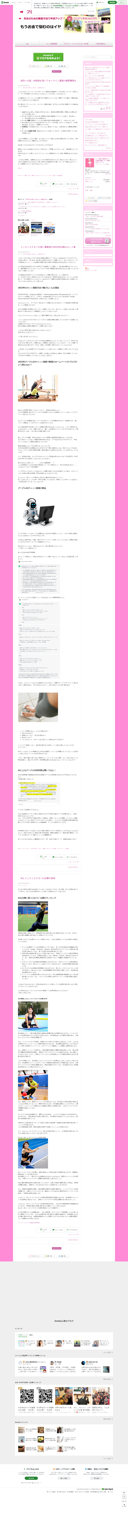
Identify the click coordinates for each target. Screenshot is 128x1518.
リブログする (73, 184)
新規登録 (112, 2)
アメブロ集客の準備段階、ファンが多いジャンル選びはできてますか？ (97, 99)
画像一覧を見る (107, 109)
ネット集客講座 (51, 44)
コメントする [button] (59, 184)
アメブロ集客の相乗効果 (24, 211)
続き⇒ (20, 168)
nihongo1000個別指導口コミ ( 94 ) (94, 122)
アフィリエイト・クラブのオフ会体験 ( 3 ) (96, 124)
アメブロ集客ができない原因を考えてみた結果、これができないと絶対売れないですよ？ (97, 103)
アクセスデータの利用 (83, 1492)
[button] (124, 1505)
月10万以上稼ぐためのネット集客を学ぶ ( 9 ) (97, 138)
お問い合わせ (62, 1492)
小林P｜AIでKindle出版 (91, 224)
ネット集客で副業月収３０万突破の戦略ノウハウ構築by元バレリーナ (102, 160)
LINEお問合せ (100, 44)
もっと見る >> (21, 215)
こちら (31, 262)
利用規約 (71, 1492)
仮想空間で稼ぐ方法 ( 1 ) (91, 140)
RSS (88, 268)
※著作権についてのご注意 (91, 270)
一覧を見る (108, 107)
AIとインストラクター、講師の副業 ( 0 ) (96, 145)
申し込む (96, 1478)
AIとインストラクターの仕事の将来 (37, 878)
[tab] (22, 1335)
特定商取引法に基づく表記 (99, 1492)
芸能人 (31, 1335)
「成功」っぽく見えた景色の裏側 (94, 216)
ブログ (24, 885)
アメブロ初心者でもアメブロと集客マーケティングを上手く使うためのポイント (97, 78)
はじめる (31, 1478)
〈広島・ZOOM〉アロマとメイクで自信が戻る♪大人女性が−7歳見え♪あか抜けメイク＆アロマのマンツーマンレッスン (98, 232)
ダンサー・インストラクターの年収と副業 (76, 45)
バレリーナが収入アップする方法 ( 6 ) (95, 133)
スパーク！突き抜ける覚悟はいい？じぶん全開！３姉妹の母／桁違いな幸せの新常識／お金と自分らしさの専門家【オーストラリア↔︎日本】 (98, 228)
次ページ (56, 71)
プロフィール (98, 164)
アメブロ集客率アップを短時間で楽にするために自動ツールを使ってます (97, 95)
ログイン (122, 2)
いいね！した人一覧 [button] (73, 188)
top (27, 44)
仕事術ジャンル (89, 181)
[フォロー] (98, 241)
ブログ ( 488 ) (88, 119)
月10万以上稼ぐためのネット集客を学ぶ (34, 87)
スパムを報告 (52, 1492)
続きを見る (108, 174)
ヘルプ (111, 1492)
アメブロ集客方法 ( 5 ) (91, 142)
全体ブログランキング (90, 179)
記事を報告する (74, 194)
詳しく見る (64, 1478)
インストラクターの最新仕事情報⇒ (29, 1222)
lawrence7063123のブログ (92, 220)
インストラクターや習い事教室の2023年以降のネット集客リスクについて (38, 202)
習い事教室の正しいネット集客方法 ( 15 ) (96, 135)
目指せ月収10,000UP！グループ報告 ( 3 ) (96, 127)
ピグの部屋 (106, 164)
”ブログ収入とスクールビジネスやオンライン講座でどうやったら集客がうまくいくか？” (42, 206)
